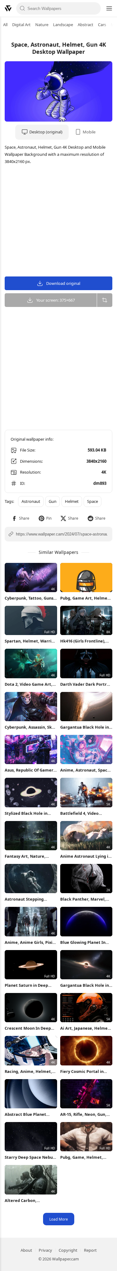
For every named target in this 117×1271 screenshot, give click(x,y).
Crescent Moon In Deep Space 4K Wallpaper (28, 1028)
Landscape (63, 24)
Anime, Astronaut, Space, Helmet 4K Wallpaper (85, 770)
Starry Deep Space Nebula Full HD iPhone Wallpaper (30, 1157)
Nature (41, 24)
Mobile (89, 132)
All (5, 24)
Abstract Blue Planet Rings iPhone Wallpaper (28, 1114)
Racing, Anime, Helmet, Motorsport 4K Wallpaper (30, 1071)
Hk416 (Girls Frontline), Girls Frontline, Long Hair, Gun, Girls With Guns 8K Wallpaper (85, 641)
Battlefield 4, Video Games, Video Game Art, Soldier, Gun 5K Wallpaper (85, 813)
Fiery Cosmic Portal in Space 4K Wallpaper (82, 1071)
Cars (102, 24)
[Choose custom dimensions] (104, 300)
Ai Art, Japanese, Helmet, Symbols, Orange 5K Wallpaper (85, 1028)
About (26, 1250)
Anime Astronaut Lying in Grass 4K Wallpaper (85, 856)
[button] (20, 518)
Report (90, 1250)
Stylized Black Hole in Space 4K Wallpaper (26, 813)
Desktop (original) (45, 132)
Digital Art (21, 24)
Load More (58, 1219)
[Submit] (22, 8)
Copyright (68, 1250)
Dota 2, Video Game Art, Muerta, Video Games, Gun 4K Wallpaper (28, 684)
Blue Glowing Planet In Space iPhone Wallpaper (84, 942)
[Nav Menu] (109, 8)
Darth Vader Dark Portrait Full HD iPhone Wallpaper (86, 684)
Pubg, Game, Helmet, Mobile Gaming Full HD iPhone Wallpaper (82, 1157)
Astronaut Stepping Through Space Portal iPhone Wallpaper (26, 899)
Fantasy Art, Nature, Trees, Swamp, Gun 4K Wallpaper (26, 856)
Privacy (45, 1250)
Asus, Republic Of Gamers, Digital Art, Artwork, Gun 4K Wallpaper (30, 770)
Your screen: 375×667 (55, 300)
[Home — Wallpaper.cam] (8, 8)
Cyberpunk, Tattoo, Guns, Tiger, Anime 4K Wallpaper (30, 598)
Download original (63, 283)
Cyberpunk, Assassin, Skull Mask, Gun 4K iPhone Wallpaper (31, 727)
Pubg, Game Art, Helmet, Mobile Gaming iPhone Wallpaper (85, 598)
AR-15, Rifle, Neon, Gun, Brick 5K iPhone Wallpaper (83, 1114)
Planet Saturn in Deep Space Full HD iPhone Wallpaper (26, 985)
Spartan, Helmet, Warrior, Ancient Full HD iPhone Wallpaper (31, 641)
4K (103, 472)
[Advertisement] (58, 221)
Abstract (85, 24)
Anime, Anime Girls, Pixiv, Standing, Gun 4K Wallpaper (30, 942)
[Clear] (94, 8)
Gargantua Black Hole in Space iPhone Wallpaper (84, 727)
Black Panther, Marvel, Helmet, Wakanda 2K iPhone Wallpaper (83, 899)
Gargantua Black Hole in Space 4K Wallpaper (84, 985)
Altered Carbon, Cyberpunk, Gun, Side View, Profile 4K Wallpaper (31, 1201)
